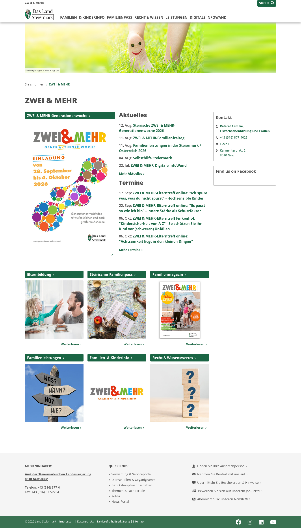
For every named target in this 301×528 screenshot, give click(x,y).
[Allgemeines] (54, 309)
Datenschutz (85, 521)
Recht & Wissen (148, 17)
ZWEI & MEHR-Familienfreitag (151, 137)
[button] (266, 3)
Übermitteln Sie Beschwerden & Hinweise (228, 482)
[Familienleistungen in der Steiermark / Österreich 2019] (54, 392)
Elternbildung (39, 274)
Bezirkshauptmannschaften (131, 485)
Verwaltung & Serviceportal (131, 474)
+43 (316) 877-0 (49, 487)
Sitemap (138, 521)
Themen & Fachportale (128, 491)
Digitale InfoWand (208, 17)
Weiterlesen (70, 344)
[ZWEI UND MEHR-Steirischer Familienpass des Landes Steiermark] (116, 309)
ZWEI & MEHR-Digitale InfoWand (153, 165)
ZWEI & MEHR (59, 84)
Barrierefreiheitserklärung (113, 521)
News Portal (120, 501)
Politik (115, 496)
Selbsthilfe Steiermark (145, 158)
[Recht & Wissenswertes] (179, 392)
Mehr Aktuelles (131, 173)
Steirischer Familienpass (111, 274)
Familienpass (119, 17)
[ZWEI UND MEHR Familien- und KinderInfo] (116, 392)
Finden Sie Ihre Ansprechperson (221, 466)
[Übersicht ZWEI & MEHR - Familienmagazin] (179, 309)
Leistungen (176, 17)
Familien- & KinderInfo (82, 17)
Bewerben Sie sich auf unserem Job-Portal (229, 491)
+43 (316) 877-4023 (233, 137)
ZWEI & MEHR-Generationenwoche (57, 115)
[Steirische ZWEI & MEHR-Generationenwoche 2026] (70, 185)
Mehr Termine (130, 250)
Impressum (66, 521)
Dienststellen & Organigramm (133, 480)
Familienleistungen (44, 357)
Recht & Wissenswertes (172, 357)
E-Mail (224, 144)
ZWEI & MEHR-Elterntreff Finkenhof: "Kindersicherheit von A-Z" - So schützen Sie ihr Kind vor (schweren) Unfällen (160, 223)
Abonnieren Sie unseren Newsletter (224, 499)
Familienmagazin (167, 274)
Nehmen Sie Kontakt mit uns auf (221, 474)
